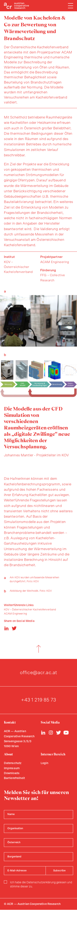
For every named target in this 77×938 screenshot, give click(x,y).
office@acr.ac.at (38, 672)
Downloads (12, 773)
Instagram (51, 732)
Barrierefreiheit (14, 778)
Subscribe (59, 870)
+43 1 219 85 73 (38, 700)
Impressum (12, 768)
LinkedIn (43, 732)
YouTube (66, 732)
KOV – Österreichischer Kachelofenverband (30, 609)
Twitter (58, 732)
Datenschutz (13, 763)
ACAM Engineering (15, 613)
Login (44, 763)
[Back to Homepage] (16, 5)
